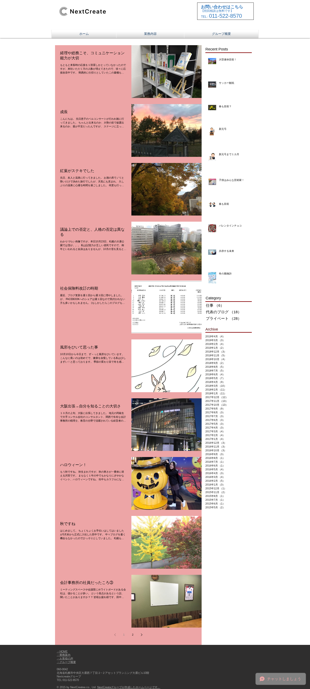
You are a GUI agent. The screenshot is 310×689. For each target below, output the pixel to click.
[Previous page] (115, 635)
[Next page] (142, 635)
